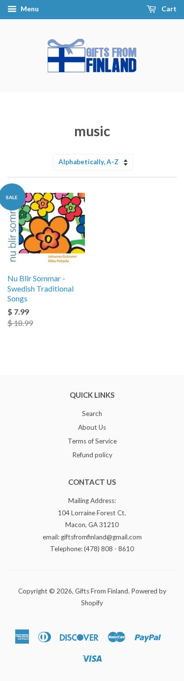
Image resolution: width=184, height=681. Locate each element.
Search (92, 413)
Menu (29, 8)
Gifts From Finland (101, 591)
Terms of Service (92, 441)
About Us (92, 427)
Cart (168, 8)
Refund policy (92, 455)
